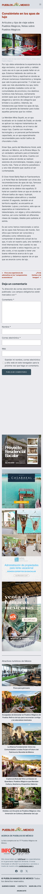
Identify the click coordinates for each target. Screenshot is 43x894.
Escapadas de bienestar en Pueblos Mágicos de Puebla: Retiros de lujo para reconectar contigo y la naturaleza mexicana (21, 717)
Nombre (6, 327)
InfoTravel (21, 859)
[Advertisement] (21, 407)
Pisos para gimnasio (21, 688)
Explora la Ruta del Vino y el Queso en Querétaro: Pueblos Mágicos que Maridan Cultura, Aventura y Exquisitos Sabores (21, 781)
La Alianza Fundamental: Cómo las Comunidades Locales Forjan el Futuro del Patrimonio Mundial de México (21, 749)
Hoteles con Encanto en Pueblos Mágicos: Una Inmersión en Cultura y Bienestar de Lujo (21, 812)
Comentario (8, 299)
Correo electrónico (11, 338)
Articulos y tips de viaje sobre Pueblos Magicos (16, 59)
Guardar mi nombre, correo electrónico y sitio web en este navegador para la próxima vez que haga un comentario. (22, 362)
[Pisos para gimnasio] (21, 675)
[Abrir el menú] (40, 4)
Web (4, 349)
